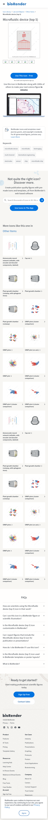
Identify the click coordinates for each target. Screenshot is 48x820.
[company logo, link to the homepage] (16, 3)
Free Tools (6, 783)
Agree (24, 813)
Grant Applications (31, 763)
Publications (29, 743)
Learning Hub (7, 762)
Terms (12, 723)
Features (6, 739)
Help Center (7, 767)
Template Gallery (9, 751)
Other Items (30, 12)
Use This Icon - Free (24, 75)
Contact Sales (24, 701)
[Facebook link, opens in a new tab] (15, 727)
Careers (27, 783)
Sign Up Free (24, 694)
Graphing (28, 751)
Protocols (28, 755)
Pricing (5, 747)
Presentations (30, 747)
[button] (4, 3)
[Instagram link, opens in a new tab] (11, 727)
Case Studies (7, 787)
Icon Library (7, 12)
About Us (28, 779)
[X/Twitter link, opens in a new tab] (8, 727)
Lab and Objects (18, 12)
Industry (28, 739)
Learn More (15, 137)
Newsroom (29, 795)
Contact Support (30, 787)
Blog (4, 779)
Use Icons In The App (24, 208)
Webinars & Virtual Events (12, 775)
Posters (27, 759)
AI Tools (5, 743)
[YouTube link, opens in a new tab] (19, 727)
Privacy (5, 723)
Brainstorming (30, 767)
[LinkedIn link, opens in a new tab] (4, 727)
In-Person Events (9, 771)
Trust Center (29, 791)
